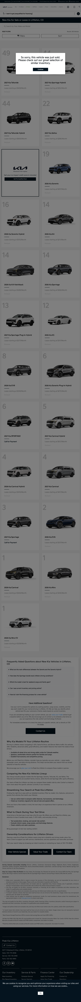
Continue (40, 69)
